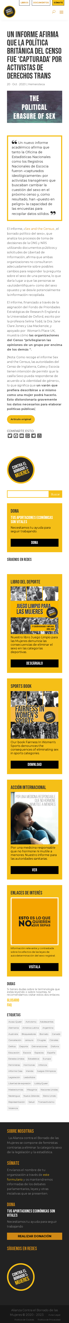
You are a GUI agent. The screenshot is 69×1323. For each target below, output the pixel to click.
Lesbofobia (29, 1077)
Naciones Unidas (49, 1089)
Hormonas (29, 1065)
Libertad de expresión (19, 1083)
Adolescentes (46, 1021)
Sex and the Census (39, 229)
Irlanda (29, 1071)
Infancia (42, 1065)
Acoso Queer (15, 1021)
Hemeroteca (36, 84)
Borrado (44, 1034)
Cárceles (53, 1040)
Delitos (12, 1046)
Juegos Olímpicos (46, 1071)
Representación (16, 1102)
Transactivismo (46, 1102)
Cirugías (41, 1040)
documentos (41, 2)
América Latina (30, 1027)
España (51, 1052)
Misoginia (32, 1089)
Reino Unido (49, 1095)
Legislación (14, 1077)
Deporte (23, 1046)
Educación (14, 1052)
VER (34, 870)
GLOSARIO (13, 1000)
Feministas (14, 1065)
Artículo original (21, 419)
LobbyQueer (41, 1083)
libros (24, 2)
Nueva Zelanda (31, 1095)
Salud (31, 1102)
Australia (13, 1034)
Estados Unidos (16, 1058)
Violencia (13, 1108)
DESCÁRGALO (34, 663)
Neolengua (14, 1095)
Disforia (55, 1046)
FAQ (9, 1005)
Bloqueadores (29, 1034)
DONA (34, 542)
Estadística (33, 1058)
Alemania (13, 1027)
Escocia (27, 1052)
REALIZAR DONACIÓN (34, 1236)
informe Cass (15, 1071)
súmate (58, 2)
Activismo (31, 1021)
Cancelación (14, 1040)
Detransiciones (39, 1046)
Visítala (34, 967)
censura (29, 1040)
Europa (47, 1058)
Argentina (48, 1027)
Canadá (56, 1034)
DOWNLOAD (35, 764)
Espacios (39, 1052)
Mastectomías (15, 1089)
